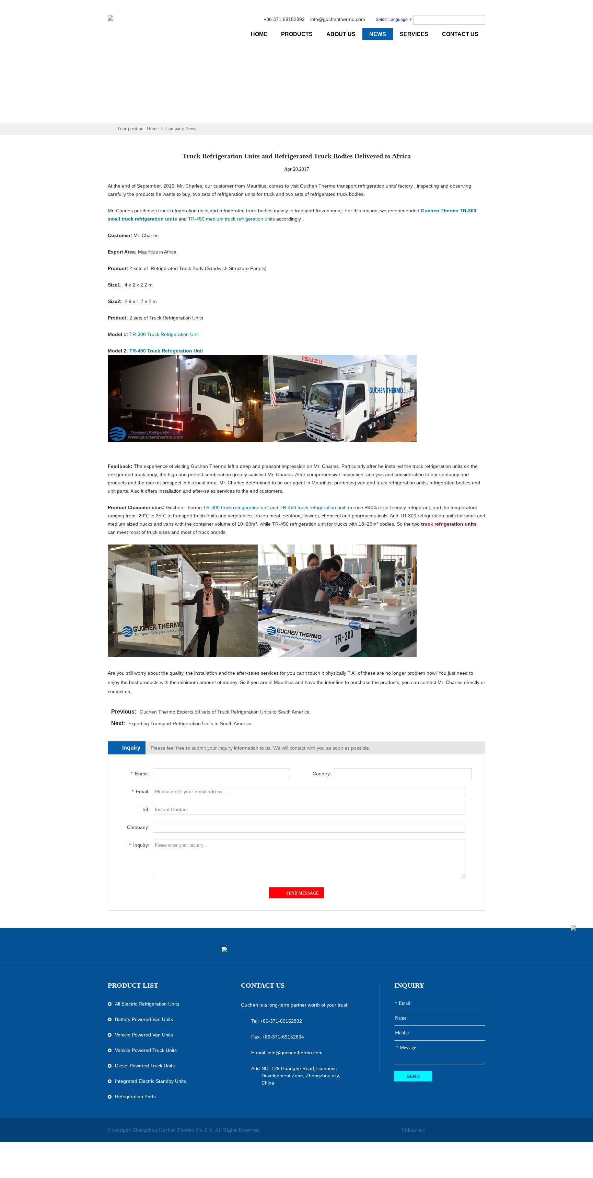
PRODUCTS (297, 34)
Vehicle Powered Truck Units (146, 1050)
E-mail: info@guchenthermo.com (287, 1052)
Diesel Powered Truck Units (145, 1065)
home (259, 34)
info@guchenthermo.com (337, 19)
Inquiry (409, 985)
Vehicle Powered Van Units (144, 1034)
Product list (133, 985)
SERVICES (414, 34)
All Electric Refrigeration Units (147, 1004)
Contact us (262, 985)
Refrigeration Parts (135, 1096)
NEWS (377, 34)
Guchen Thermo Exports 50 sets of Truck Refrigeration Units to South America (225, 712)
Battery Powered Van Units (144, 1019)
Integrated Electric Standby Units (150, 1081)
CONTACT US (460, 34)
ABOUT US (341, 34)
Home (153, 128)
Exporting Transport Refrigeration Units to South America (190, 723)
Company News (180, 128)
